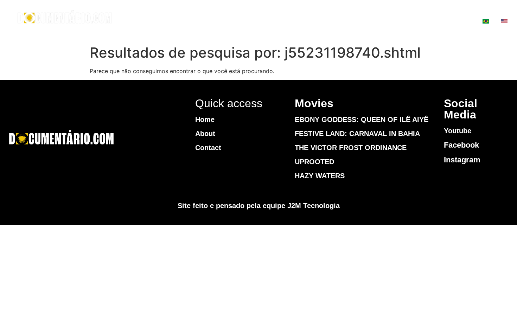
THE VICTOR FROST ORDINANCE (351, 147)
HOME (286, 21)
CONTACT (381, 21)
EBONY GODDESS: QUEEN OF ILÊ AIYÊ (361, 119)
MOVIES (329, 21)
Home (205, 119)
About (205, 133)
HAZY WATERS (320, 176)
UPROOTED (314, 162)
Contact (208, 147)
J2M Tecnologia (313, 205)
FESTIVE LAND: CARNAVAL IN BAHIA (357, 133)
